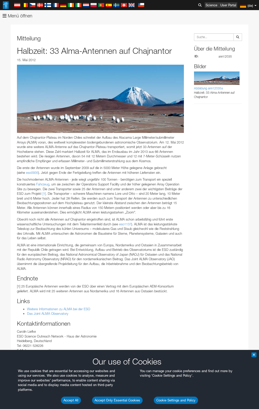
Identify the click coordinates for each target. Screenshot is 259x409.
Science (211, 5)
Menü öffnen (19, 15)
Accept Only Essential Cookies (117, 400)
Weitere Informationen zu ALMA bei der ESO (58, 309)
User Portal (228, 5)
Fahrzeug (42, 184)
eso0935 (32, 173)
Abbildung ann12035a (208, 88)
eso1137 (125, 224)
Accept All (70, 400)
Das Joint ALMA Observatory (47, 313)
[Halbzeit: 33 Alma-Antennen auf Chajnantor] (100, 99)
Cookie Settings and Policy (176, 400)
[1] (44, 193)
